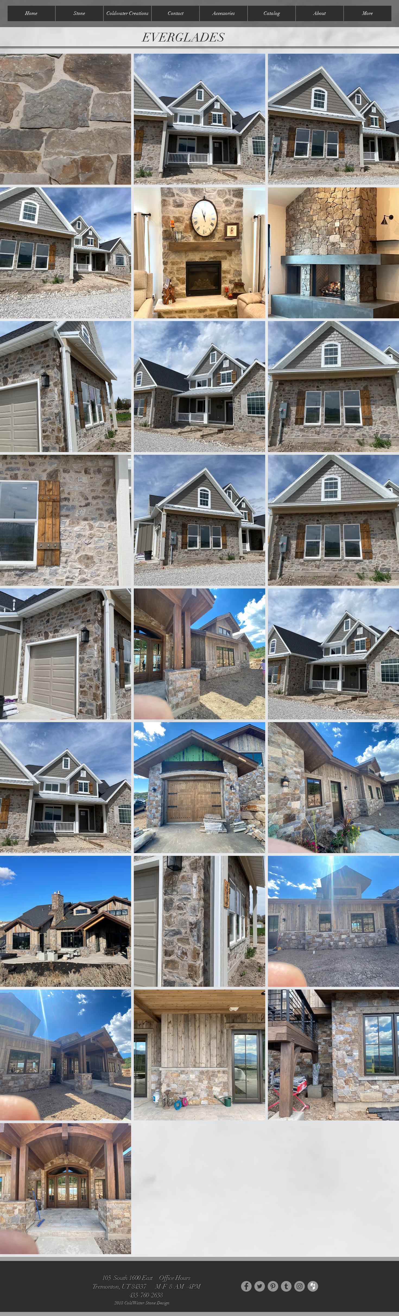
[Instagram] (299, 1286)
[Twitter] (259, 1286)
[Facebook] (246, 1286)
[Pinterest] (273, 1286)
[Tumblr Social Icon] (286, 1286)
